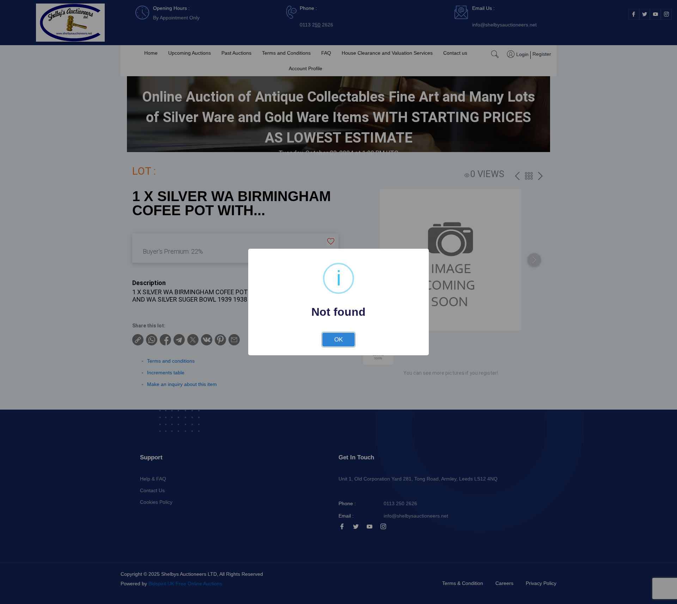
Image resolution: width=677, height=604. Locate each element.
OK (338, 339)
